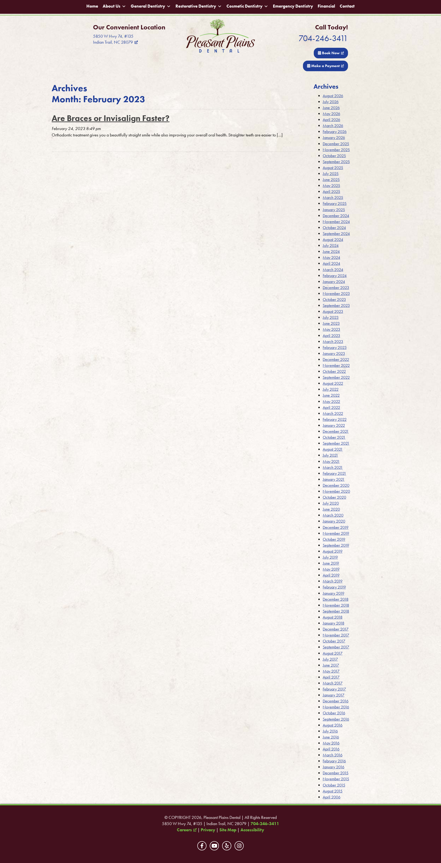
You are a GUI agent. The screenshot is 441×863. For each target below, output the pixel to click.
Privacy (208, 830)
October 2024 (334, 227)
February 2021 (334, 473)
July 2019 (330, 557)
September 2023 (336, 305)
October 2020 (334, 497)
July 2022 (331, 389)
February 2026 (335, 131)
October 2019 (334, 539)
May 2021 (331, 461)
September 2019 (336, 545)
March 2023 (333, 341)
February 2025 (335, 203)
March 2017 (332, 683)
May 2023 (331, 329)
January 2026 (334, 137)
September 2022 (336, 377)
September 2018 (336, 611)
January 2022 (334, 425)
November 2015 (336, 778)
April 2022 (331, 407)
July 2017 (330, 659)
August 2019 (332, 551)
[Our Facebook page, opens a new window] (201, 845)
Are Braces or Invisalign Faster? (111, 118)
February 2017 (334, 689)
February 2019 (334, 587)
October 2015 (334, 785)
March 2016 (332, 755)
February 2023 (335, 347)
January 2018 (333, 623)
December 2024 (336, 215)
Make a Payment (325, 65)
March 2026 (333, 125)
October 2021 (334, 437)
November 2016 (336, 707)
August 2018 (332, 617)
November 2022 (336, 365)
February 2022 (335, 419)
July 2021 (330, 455)
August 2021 (333, 449)
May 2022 (331, 401)
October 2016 (334, 713)
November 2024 (336, 221)
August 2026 (333, 95)
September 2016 (336, 719)
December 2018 (335, 599)
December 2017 (335, 629)
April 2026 (331, 119)
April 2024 (331, 263)
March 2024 (333, 269)
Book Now (330, 53)
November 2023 (336, 293)
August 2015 (332, 791)
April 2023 (331, 335)
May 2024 (331, 257)
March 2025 (333, 197)
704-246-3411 (323, 38)
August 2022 (333, 383)
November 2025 (336, 149)
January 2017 (333, 695)
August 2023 (333, 311)
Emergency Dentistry (293, 6)
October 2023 (334, 299)
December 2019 (335, 527)
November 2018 (336, 605)
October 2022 (334, 371)
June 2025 (331, 179)
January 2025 (334, 209)
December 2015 (335, 772)
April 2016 (331, 749)
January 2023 (334, 353)
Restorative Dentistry (195, 6)
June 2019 (331, 563)
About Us (111, 6)
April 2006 (331, 797)
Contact (347, 6)
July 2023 (331, 317)
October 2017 (334, 641)
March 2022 (333, 413)
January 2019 (333, 593)
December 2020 (336, 485)
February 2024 (335, 275)
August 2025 (333, 167)
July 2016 (330, 731)
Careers (184, 830)
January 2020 (334, 521)
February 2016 (334, 761)
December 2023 (336, 287)
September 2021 (336, 443)
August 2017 (332, 653)
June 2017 (331, 665)
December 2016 (335, 701)
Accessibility (252, 830)
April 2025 (331, 191)
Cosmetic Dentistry (244, 6)
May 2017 (331, 671)
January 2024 (334, 281)
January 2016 (333, 767)
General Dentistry (148, 6)
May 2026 (331, 113)
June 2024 (331, 251)
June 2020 (331, 509)
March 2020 (333, 515)
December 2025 (336, 143)
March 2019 (332, 581)
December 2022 (336, 359)
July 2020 (331, 503)
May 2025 (331, 185)
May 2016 (331, 743)
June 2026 (331, 107)
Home (92, 6)
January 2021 (334, 479)
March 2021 (333, 467)
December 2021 (336, 431)
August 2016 (332, 725)
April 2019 (331, 575)
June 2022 (331, 395)
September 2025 (336, 161)
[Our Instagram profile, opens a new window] (239, 845)
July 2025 (331, 173)
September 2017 (336, 647)
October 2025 (334, 155)
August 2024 (333, 239)
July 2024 (331, 245)
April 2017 (331, 677)
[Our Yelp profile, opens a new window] (226, 845)
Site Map (227, 830)
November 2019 (336, 533)
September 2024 (336, 233)
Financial (326, 6)
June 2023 (331, 323)
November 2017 (336, 635)
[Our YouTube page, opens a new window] (214, 845)
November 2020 (336, 491)
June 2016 (331, 737)
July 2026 (331, 101)
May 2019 (331, 569)
